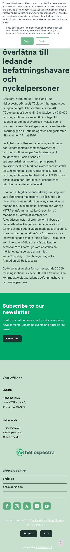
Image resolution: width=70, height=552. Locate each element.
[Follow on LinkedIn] (37, 506)
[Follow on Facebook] (7, 506)
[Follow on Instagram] (17, 506)
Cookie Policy (38, 520)
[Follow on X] (27, 506)
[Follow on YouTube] (47, 506)
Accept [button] (27, 40)
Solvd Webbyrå (44, 547)
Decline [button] (42, 40)
